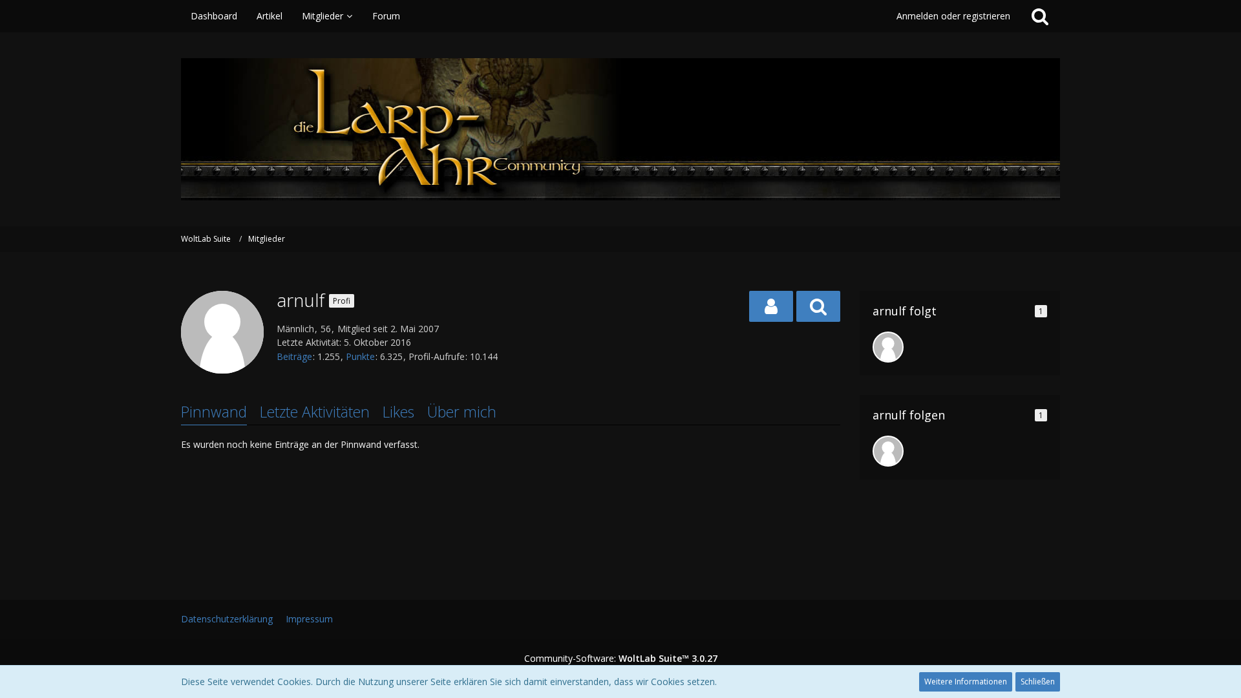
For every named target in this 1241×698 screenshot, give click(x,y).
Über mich (461, 411)
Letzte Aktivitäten (315, 411)
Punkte (360, 356)
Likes (398, 411)
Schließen (1038, 681)
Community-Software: (620, 658)
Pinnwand (214, 411)
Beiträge (294, 356)
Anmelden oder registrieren (953, 16)
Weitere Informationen (965, 681)
